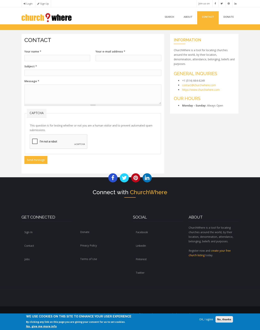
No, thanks (224, 319)
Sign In (28, 232)
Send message (36, 160)
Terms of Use (88, 259)
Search (169, 16)
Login (29, 3)
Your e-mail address (110, 51)
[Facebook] (215, 3)
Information (187, 40)
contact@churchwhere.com (199, 85)
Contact (208, 16)
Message (31, 81)
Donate (84, 232)
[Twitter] (222, 3)
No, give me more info (41, 326)
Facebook (142, 232)
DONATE (228, 16)
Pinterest (141, 259)
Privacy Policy (88, 245)
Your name (32, 51)
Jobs (27, 259)
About (188, 16)
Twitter (140, 272)
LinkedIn (141, 245)
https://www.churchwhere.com (201, 89)
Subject (30, 66)
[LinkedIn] (235, 3)
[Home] (47, 17)
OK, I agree (206, 319)
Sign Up (44, 3)
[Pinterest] (229, 3)
